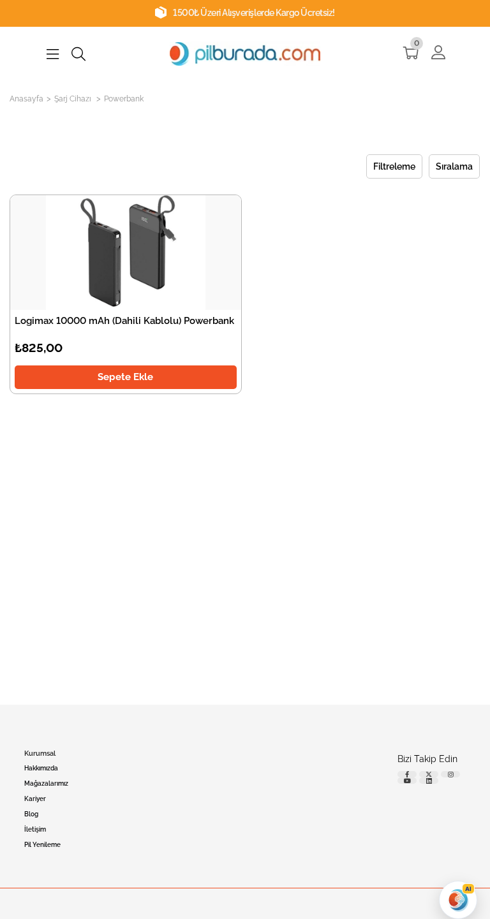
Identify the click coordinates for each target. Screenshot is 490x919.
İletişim (35, 829)
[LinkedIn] (428, 780)
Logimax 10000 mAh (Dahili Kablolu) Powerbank (124, 321)
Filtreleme (395, 166)
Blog (31, 814)
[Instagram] (450, 774)
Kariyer (35, 798)
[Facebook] (407, 774)
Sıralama (454, 166)
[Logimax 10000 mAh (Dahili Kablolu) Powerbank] (125, 252)
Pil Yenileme (42, 844)
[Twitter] (428, 774)
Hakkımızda (41, 768)
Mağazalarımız (46, 783)
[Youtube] (407, 780)
